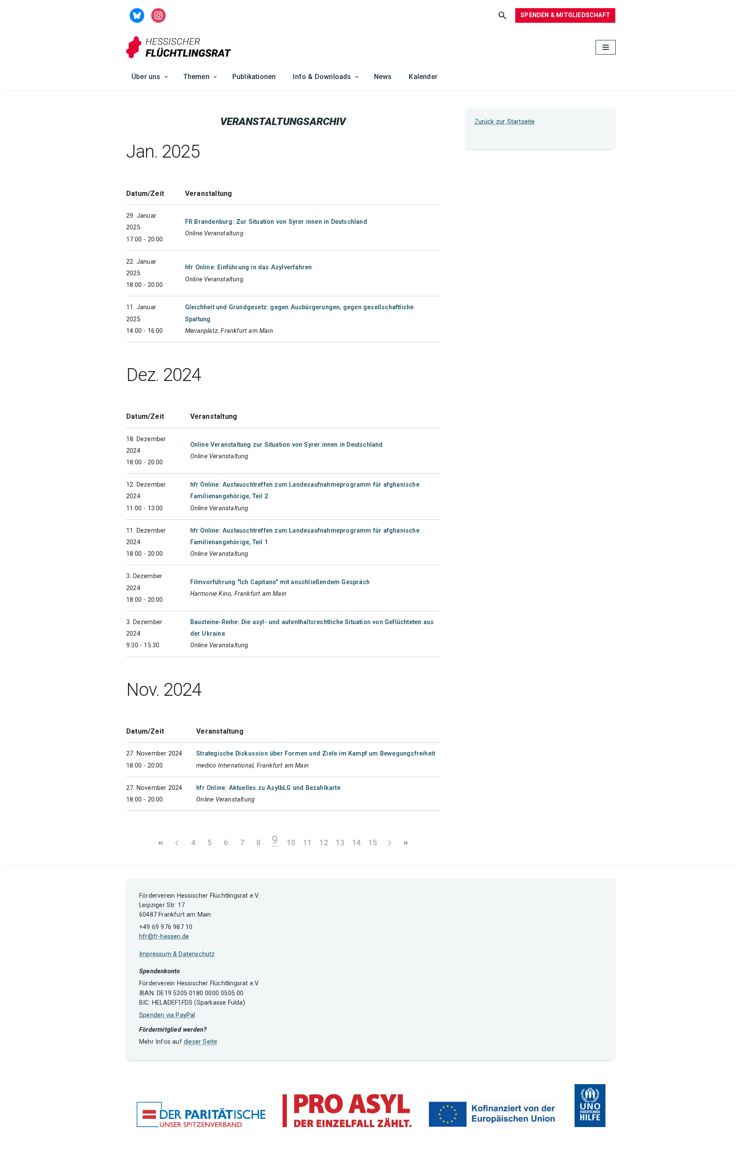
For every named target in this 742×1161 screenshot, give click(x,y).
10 (291, 842)
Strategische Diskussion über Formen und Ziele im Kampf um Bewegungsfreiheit (315, 753)
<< (160, 843)
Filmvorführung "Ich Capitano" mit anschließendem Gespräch (280, 582)
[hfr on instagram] (158, 15)
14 (356, 842)
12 (323, 842)
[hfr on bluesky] (137, 15)
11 (307, 842)
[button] (166, 77)
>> (405, 843)
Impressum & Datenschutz (177, 954)
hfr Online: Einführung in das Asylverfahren (248, 267)
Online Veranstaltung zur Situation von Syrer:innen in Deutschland (286, 444)
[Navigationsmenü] (606, 47)
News (383, 77)
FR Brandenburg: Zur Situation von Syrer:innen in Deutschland (276, 221)
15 (372, 842)
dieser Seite (200, 1041)
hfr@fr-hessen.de (164, 936)
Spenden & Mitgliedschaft (565, 15)
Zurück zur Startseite (504, 121)
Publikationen (254, 77)
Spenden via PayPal (167, 1015)
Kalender (423, 77)
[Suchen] (502, 15)
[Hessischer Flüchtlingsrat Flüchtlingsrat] (180, 47)
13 (340, 842)
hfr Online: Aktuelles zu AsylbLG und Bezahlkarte (268, 788)
